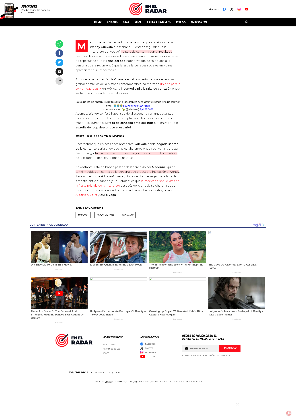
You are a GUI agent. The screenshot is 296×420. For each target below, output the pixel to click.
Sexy (126, 21)
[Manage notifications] (288, 413)
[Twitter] (231, 9)
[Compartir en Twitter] (59, 62)
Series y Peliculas (159, 21)
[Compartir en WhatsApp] (59, 44)
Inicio (98, 21)
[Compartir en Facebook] (59, 53)
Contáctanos (110, 345)
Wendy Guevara (105, 214)
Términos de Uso (111, 349)
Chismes (112, 21)
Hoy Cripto (115, 372)
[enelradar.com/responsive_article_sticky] (237, 404)
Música (181, 21)
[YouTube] (246, 9)
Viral (138, 21)
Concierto (127, 214)
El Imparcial (97, 372)
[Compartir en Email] (59, 72)
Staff (106, 353)
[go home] (148, 9)
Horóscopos (199, 21)
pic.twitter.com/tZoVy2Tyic (136, 105)
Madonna (83, 214)
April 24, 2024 (146, 109)
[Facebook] (224, 9)
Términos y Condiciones (221, 355)
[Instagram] (239, 9)
